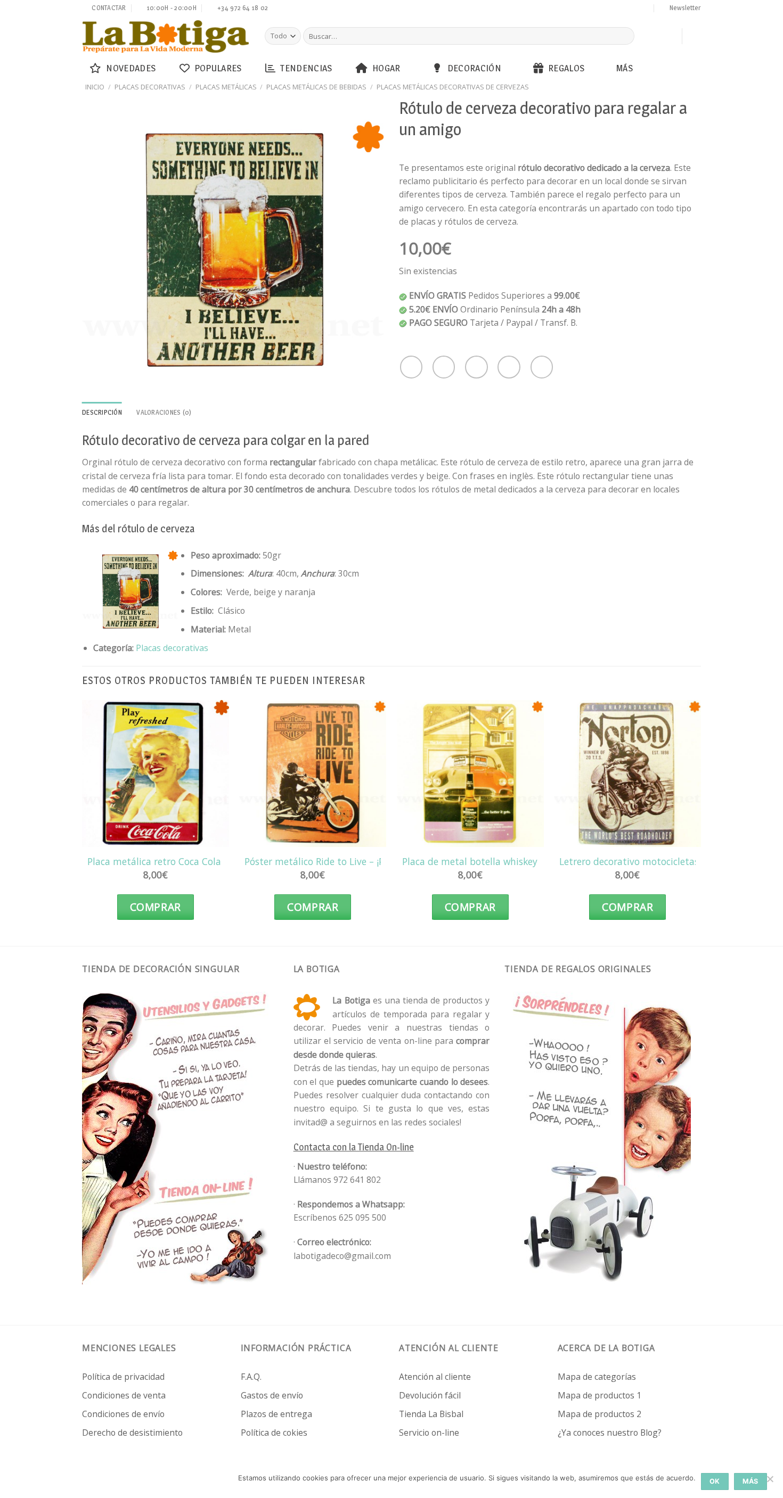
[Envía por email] (476, 367)
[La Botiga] (166, 36)
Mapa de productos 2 (599, 1414)
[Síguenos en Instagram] (584, 9)
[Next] (700, 820)
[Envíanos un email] (604, 9)
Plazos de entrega (276, 1414)
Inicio (94, 87)
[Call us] (614, 9)
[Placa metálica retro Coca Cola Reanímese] (155, 773)
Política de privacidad (123, 1376)
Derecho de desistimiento (132, 1432)
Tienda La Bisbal (431, 1414)
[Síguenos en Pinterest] (625, 9)
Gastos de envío (272, 1395)
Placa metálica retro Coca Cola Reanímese (179, 861)
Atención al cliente (435, 1376)
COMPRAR (155, 907)
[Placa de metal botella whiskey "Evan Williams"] (470, 773)
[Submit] (624, 36)
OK (714, 1481)
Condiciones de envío (123, 1414)
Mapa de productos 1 (599, 1395)
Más (624, 67)
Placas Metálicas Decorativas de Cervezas (453, 87)
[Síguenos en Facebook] (574, 9)
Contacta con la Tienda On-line (353, 1147)
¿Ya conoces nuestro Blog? (610, 1432)
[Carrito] (668, 36)
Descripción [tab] (102, 412)
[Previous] (83, 820)
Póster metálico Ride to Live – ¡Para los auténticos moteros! (374, 861)
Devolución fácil (430, 1395)
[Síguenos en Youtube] (645, 9)
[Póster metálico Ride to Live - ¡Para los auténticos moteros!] (312, 773)
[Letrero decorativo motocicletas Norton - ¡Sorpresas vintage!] (627, 773)
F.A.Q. (251, 1376)
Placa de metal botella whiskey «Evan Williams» (506, 861)
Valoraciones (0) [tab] (163, 412)
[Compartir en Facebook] (411, 367)
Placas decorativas (150, 87)
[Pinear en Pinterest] (508, 367)
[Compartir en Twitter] (444, 367)
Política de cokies (274, 1432)
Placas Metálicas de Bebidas (316, 87)
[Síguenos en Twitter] (594, 9)
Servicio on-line (429, 1432)
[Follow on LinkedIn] (635, 9)
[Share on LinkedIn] (542, 367)
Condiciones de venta (124, 1395)
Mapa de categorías (597, 1376)
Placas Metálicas (226, 87)
